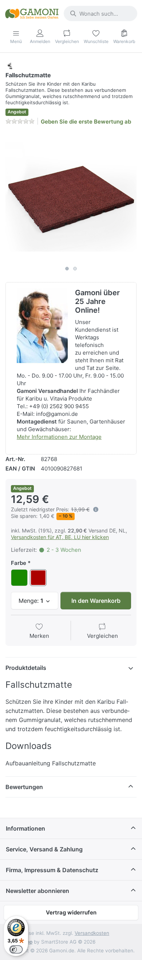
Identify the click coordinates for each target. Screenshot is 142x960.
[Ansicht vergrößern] (71, 196)
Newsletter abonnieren (37, 890)
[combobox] (100, 13)
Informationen (25, 828)
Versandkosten (92, 933)
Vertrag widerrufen (71, 912)
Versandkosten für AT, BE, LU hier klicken (60, 537)
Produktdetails (25, 667)
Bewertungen (24, 787)
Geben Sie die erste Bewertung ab (86, 121)
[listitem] (71, 196)
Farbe (18, 562)
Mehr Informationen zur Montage (59, 436)
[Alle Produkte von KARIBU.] (9, 65)
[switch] (16, 949)
